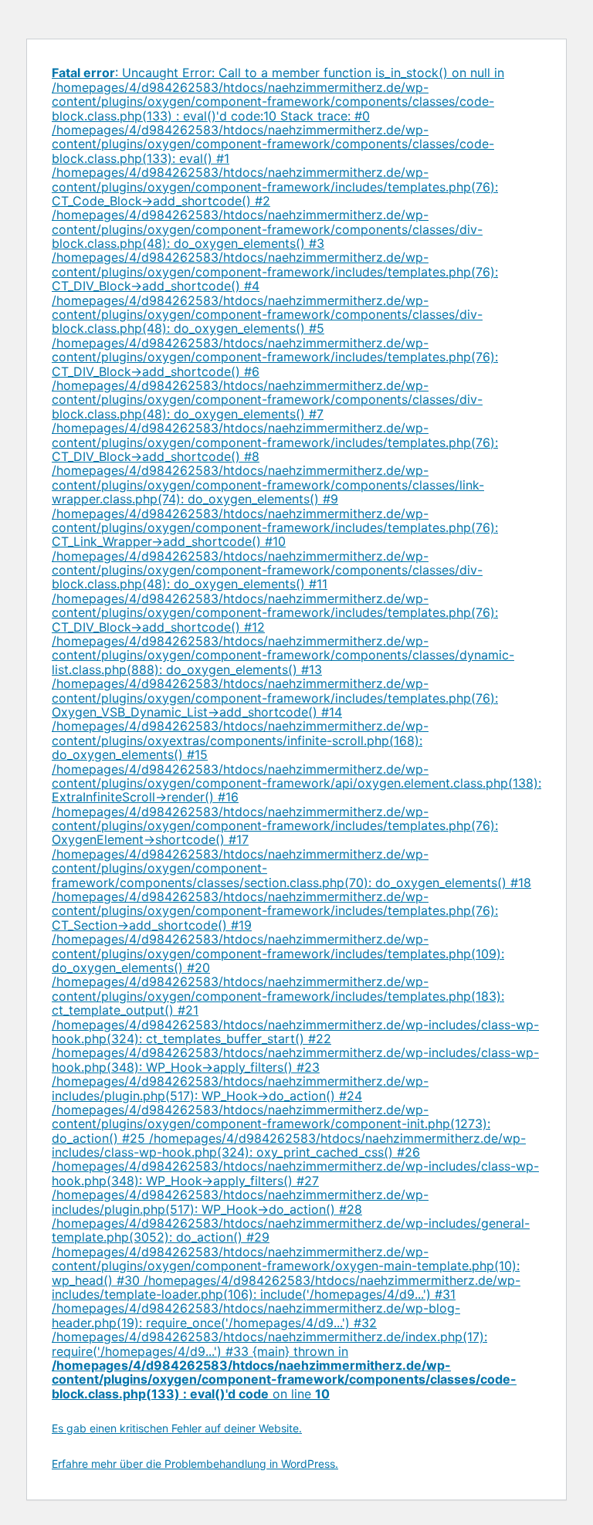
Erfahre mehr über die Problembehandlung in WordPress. (195, 1463)
